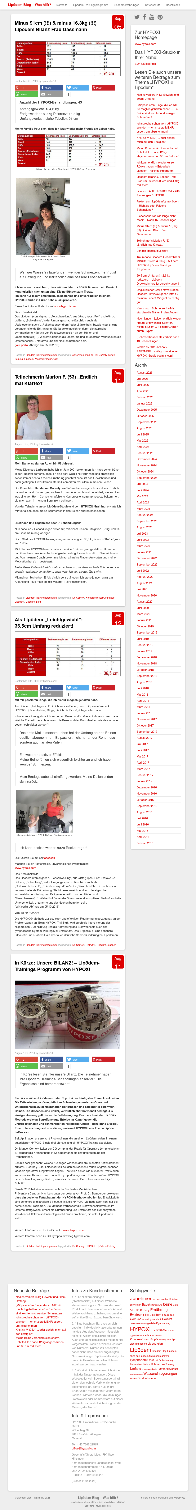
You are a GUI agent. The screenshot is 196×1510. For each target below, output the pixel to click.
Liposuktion (155, 1343)
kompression (156, 1335)
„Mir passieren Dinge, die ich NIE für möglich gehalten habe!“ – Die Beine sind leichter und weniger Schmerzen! (157, 111)
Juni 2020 (143, 608)
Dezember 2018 (147, 657)
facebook (49, 858)
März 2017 (143, 769)
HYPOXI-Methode (162, 1330)
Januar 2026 (144, 403)
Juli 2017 (142, 744)
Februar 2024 (145, 515)
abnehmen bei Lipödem (165, 1299)
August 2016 (144, 812)
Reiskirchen (136, 1364)
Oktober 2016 (145, 800)
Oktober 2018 (145, 670)
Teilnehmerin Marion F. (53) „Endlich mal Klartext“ (56, 380)
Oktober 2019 (145, 626)
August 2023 (144, 527)
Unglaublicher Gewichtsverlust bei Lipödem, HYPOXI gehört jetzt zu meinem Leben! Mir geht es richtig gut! (158, 296)
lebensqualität (165, 1339)
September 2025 (147, 422)
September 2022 (147, 564)
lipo (174, 1339)
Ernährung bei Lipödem (145, 1314)
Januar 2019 (144, 651)
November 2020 (147, 595)
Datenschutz (152, 5)
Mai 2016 (142, 831)
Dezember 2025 (147, 409)
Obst (150, 1360)
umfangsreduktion (150, 1369)
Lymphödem (138, 1359)
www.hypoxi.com (65, 306)
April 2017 (143, 762)
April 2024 (143, 502)
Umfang (135, 1368)
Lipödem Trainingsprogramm (90, 5)
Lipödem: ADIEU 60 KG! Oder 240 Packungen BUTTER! (158, 193)
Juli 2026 (142, 378)
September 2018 (147, 676)
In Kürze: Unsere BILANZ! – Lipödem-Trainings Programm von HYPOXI (57, 966)
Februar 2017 (145, 775)
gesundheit (155, 1319)
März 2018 (143, 707)
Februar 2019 (145, 645)
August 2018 (144, 682)
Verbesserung (136, 1373)
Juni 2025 (143, 434)
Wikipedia (22, 345)
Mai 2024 (142, 496)
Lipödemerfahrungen (126, 5)
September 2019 (147, 632)
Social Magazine (159, 1497)
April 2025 (143, 447)
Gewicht (167, 1319)
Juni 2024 (143, 490)
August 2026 (144, 372)
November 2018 (147, 663)
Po (156, 1360)
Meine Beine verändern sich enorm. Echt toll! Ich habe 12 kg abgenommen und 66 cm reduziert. (159, 152)
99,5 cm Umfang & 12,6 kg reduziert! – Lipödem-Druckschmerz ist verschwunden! (158, 279)
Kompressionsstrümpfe (144, 1339)
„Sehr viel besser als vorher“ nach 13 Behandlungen (158, 339)
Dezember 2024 (147, 459)
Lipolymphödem (138, 1343)
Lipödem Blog (33, 601)
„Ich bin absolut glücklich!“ (153, 250)
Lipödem (29, 359)
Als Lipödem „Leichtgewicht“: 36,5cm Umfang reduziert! (49, 622)
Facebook (168, 1315)
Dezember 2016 (147, 787)
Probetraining (166, 1360)
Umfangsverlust (168, 1369)
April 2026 (143, 391)
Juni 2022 (143, 570)
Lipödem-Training (106, 1246)
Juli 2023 (142, 533)
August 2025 (144, 428)
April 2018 (143, 700)
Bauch (146, 1304)
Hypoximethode (137, 1335)
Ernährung (159, 1309)
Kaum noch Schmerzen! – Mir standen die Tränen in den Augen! (157, 310)
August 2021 (144, 583)
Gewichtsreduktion (138, 1323)
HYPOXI (90, 945)
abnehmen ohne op (82, 355)
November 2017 (147, 719)
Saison (146, 1364)
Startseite (61, 5)
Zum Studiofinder (145, 64)
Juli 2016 (142, 818)
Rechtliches (173, 5)
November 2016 (147, 793)
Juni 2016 (143, 824)
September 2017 (147, 731)
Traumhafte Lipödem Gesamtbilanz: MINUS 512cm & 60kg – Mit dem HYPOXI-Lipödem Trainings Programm (159, 263)
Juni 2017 (143, 750)
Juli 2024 (142, 484)
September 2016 (147, 806)
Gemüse (135, 1319)
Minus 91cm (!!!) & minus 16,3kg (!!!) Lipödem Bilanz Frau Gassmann (55, 26)
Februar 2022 (145, 577)
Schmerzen (158, 1364)
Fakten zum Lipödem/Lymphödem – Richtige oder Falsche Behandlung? (158, 205)
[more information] (68, 95)
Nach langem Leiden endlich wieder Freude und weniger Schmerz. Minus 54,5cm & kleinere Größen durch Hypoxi (159, 324)
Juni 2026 (143, 385)
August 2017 (144, 738)
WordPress (179, 1497)
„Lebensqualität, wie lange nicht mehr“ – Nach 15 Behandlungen (156, 218)
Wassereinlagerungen (46, 359)
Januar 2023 (144, 552)
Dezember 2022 (147, 558)
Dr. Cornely (101, 355)
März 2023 (143, 546)
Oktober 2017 (145, 725)
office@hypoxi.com (84, 1448)
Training (170, 1364)
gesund (145, 1319)
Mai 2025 (142, 440)
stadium (112, 945)
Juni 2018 (143, 688)
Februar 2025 (145, 453)
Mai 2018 (142, 694)
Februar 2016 (145, 843)
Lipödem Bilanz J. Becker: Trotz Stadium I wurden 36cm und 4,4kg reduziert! (158, 181)
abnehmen (141, 1298)
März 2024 (143, 509)
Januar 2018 (144, 713)
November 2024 (147, 465)
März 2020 (143, 614)
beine (167, 1304)
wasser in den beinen (143, 1378)
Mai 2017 (142, 756)
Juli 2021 (142, 589)
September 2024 (147, 478)
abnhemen (135, 1304)
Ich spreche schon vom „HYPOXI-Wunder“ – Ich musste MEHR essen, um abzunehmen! (158, 127)
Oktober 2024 (145, 471)
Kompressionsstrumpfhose (100, 597)
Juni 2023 (143, 539)
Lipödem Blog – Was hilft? (29, 4)
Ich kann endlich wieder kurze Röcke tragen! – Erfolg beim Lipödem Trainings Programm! (155, 166)
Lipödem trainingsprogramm (154, 1355)
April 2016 (143, 837)
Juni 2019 (143, 639)
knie (147, 1335)
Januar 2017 (144, 781)
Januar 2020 (144, 620)
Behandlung (156, 1304)
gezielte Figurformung (158, 1323)
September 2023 (147, 521)
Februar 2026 (145, 397)
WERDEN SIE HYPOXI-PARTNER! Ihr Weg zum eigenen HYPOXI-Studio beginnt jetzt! (157, 351)
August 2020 (144, 601)
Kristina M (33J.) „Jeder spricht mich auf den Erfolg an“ (156, 140)
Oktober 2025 (145, 416)
